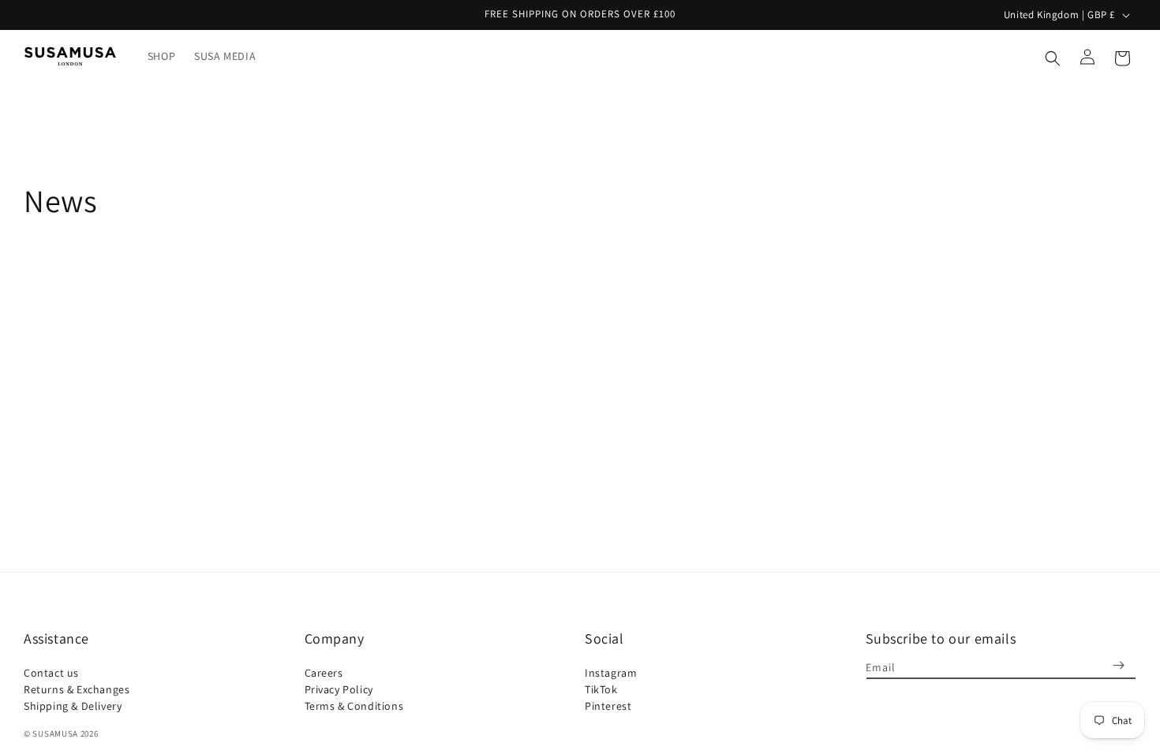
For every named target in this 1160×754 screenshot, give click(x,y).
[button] (1052, 56)
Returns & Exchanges (76, 689)
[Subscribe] (1118, 665)
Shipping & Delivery (73, 706)
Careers (324, 674)
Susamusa (55, 733)
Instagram (611, 674)
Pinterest (608, 706)
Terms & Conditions (354, 706)
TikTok (601, 689)
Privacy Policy (339, 689)
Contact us (51, 674)
